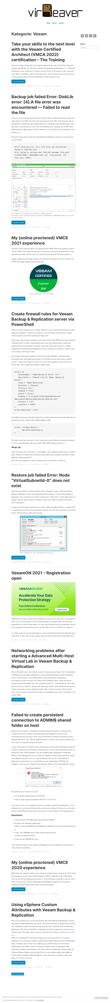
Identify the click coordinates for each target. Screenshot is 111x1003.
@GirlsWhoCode (60, 627)
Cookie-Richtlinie (40, 1000)
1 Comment (33, 893)
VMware (29, 967)
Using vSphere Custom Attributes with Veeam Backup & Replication (43, 910)
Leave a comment (35, 86)
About (54, 23)
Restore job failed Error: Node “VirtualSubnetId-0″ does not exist (40, 480)
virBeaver (16, 86)
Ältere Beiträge (18, 974)
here (70, 254)
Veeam (24, 86)
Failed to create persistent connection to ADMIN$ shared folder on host (41, 720)
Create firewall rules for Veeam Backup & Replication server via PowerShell (42, 319)
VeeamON (18, 621)
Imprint (61, 23)
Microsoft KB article (49, 799)
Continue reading (19, 82)
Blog (48, 23)
